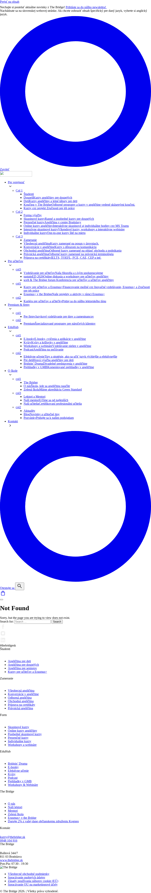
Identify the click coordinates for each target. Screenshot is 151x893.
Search (57, 621)
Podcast (12, 777)
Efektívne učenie (18, 770)
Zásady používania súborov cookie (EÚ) (33, 881)
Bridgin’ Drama (17, 763)
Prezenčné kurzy (18, 737)
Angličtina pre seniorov (22, 668)
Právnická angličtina (20, 708)
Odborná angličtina (20, 697)
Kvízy (12, 774)
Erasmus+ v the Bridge (22, 817)
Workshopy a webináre (22, 744)
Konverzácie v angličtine (23, 694)
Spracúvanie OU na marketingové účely (33, 884)
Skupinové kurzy (18, 727)
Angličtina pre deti (19, 661)
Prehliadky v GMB (20, 781)
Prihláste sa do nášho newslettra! (86, 7)
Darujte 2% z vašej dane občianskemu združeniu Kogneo (43, 821)
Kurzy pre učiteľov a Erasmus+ (27, 671)
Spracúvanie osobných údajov (26, 877)
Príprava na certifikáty (21, 704)
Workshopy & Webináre (23, 784)
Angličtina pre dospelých (23, 664)
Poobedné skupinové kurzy (25, 734)
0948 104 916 (8, 840)
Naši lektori (15, 807)
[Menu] (1, 599)
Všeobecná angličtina (21, 690)
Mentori (13, 810)
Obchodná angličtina (21, 701)
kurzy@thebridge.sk (12, 837)
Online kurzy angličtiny (22, 730)
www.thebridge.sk (11, 860)
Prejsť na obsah (9, 1)
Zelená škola (16, 814)
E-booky (13, 767)
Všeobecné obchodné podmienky (28, 874)
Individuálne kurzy (19, 741)
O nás (11, 803)
